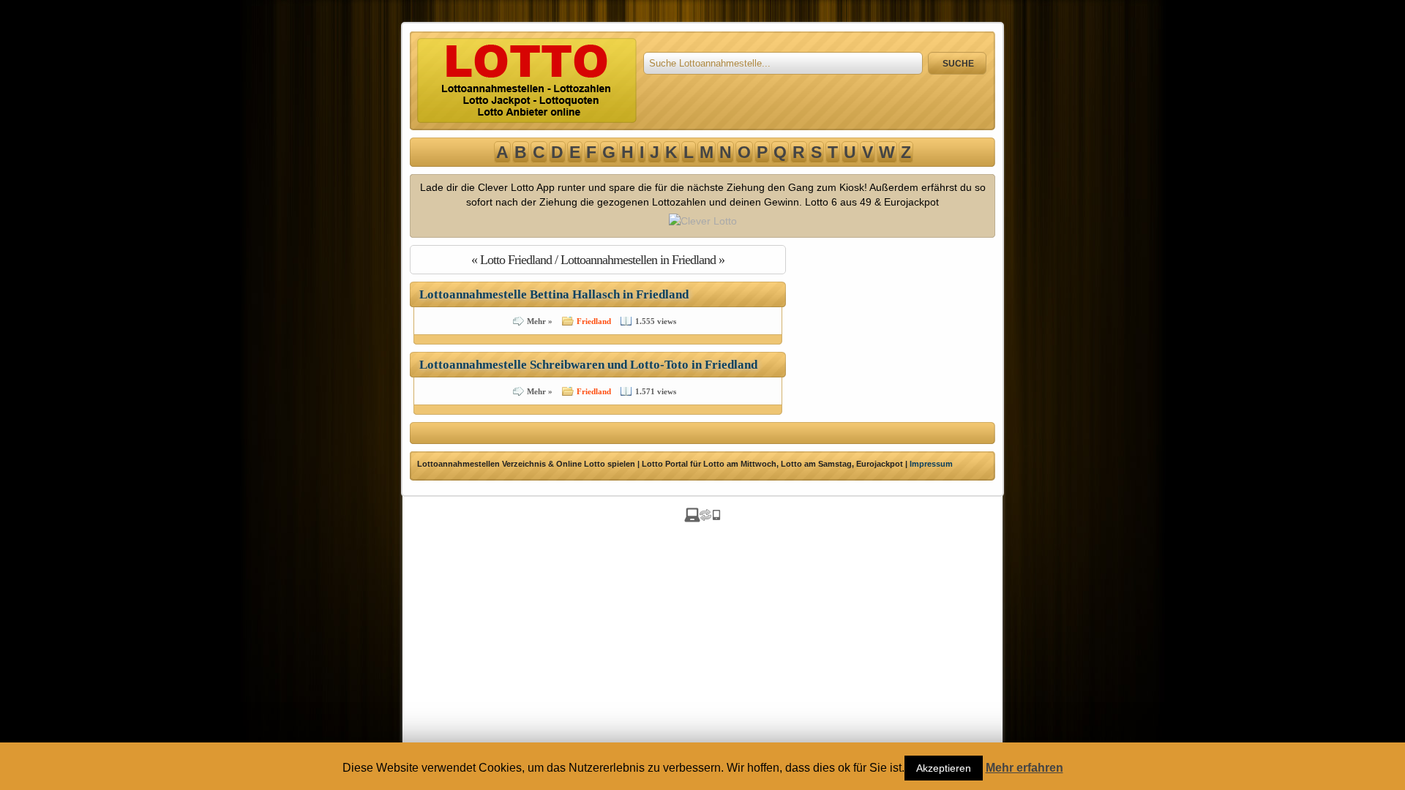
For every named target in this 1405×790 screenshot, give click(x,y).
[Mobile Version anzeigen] (702, 518)
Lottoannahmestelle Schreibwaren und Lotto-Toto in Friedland (588, 365)
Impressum (931, 463)
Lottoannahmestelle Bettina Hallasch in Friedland (554, 294)
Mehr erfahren (1024, 768)
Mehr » (539, 321)
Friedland (594, 321)
